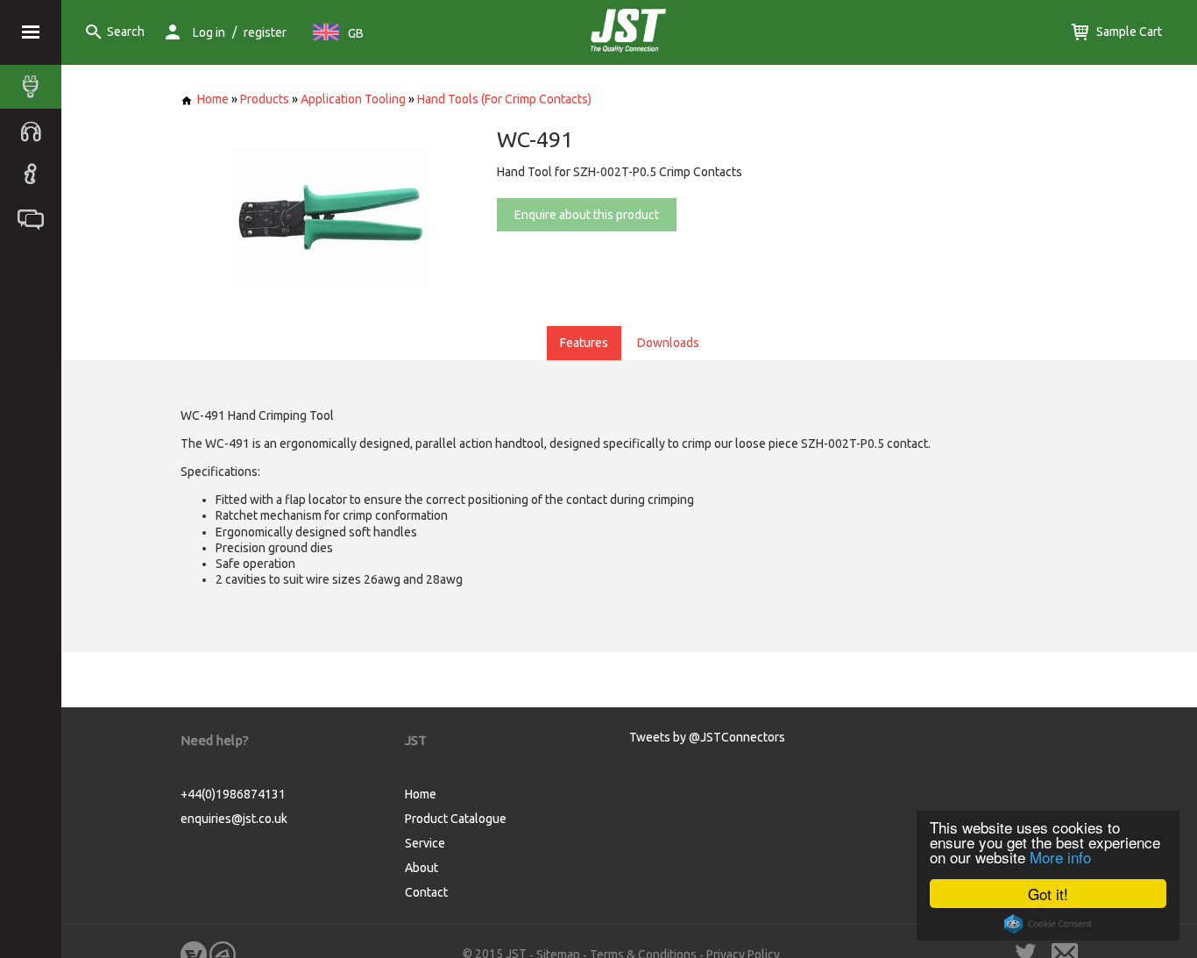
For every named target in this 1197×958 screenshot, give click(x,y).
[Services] (35, 131)
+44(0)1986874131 (233, 794)
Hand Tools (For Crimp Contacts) (504, 99)
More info (1060, 857)
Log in (209, 32)
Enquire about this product (586, 215)
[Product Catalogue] (35, 87)
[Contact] (35, 218)
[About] (35, 174)
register (265, 32)
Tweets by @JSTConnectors (707, 737)
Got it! (1048, 894)
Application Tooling (353, 99)
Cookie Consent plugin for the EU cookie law (1048, 923)
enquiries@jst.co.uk (234, 819)
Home (213, 99)
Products (264, 99)
